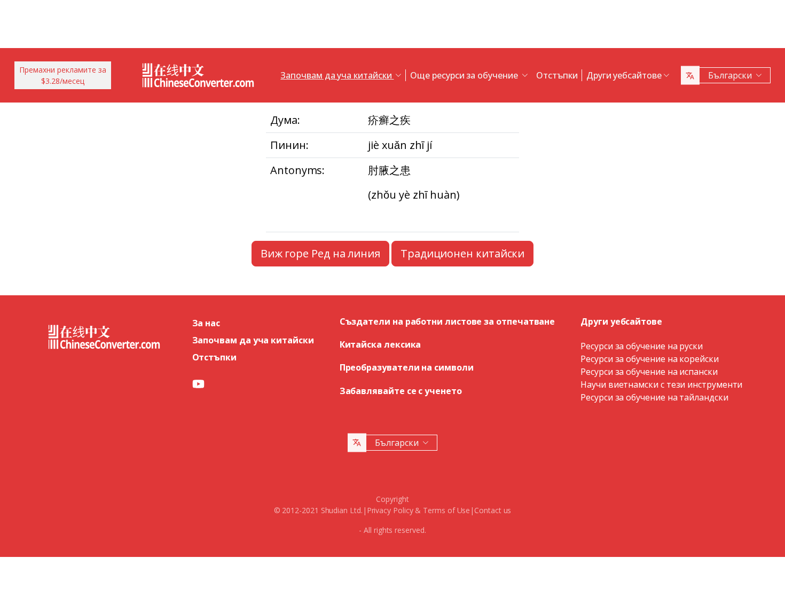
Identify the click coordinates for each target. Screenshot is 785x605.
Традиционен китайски (462, 253)
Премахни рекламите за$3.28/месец (62, 75)
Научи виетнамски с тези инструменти (661, 384)
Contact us (492, 510)
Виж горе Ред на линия (320, 253)
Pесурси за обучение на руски (641, 346)
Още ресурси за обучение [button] (465, 75)
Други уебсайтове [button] (624, 75)
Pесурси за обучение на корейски (649, 359)
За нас (206, 323)
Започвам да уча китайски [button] (337, 75)
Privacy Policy (390, 510)
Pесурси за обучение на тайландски (654, 397)
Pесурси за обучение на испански (649, 372)
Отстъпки (556, 75)
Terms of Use (446, 510)
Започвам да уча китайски (253, 340)
